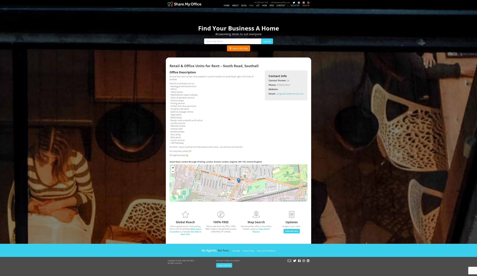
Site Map (236, 250)
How (264, 5)
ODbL (305, 201)
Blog (244, 5)
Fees (272, 5)
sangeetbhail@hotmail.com (290, 93)
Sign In (305, 5)
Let (257, 5)
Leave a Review (224, 265)
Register (295, 5)
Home (227, 5)
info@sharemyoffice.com (280, 2)
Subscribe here (291, 231)
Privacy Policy (248, 250)
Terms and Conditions (266, 250)
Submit (267, 41)
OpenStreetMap (296, 201)
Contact (281, 5)
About (235, 5)
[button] (238, 180)
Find (251, 5)
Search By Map (240, 48)
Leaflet (281, 201)
